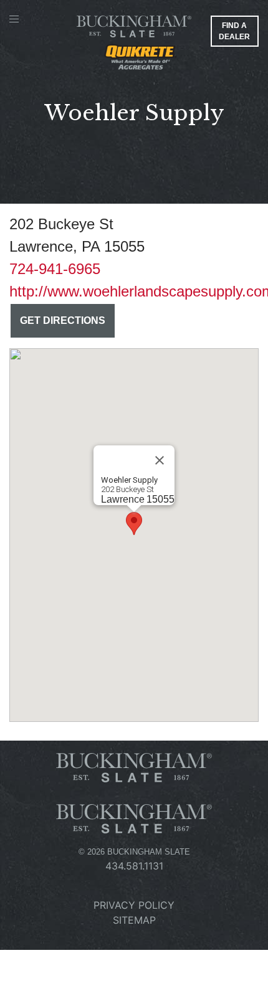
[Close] (160, 460)
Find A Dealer (234, 31)
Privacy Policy (134, 905)
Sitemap (134, 920)
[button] (134, 523)
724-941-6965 (54, 268)
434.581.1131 (134, 866)
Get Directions (62, 320)
